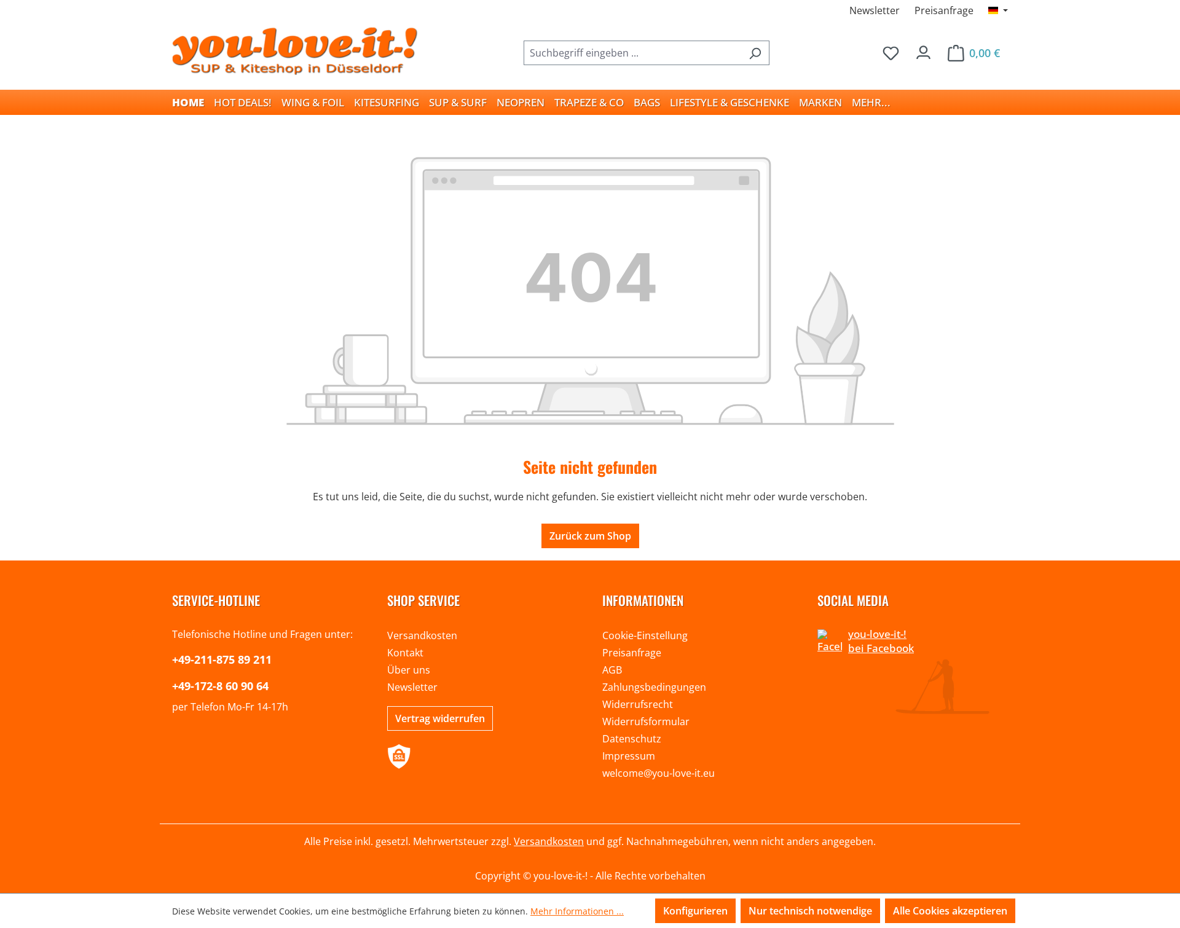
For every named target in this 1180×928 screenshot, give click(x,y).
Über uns (408, 670)
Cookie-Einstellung (645, 635)
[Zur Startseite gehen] (295, 50)
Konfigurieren (695, 911)
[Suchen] (755, 53)
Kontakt (405, 652)
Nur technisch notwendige (810, 911)
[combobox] (632, 53)
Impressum (628, 756)
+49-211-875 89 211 (222, 659)
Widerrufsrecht (637, 704)
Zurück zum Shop (590, 536)
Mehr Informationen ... (577, 911)
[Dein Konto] (923, 49)
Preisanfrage (944, 10)
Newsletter (874, 10)
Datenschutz (631, 738)
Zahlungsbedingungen (654, 687)
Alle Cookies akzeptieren (950, 911)
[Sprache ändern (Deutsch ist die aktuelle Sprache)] (998, 10)
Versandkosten (422, 635)
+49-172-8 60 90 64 (220, 685)
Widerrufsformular (646, 721)
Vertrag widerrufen (440, 718)
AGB (612, 670)
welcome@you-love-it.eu (658, 773)
